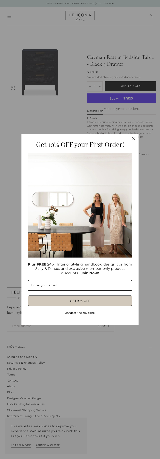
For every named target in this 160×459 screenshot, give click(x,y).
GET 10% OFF (80, 301)
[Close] (134, 138)
